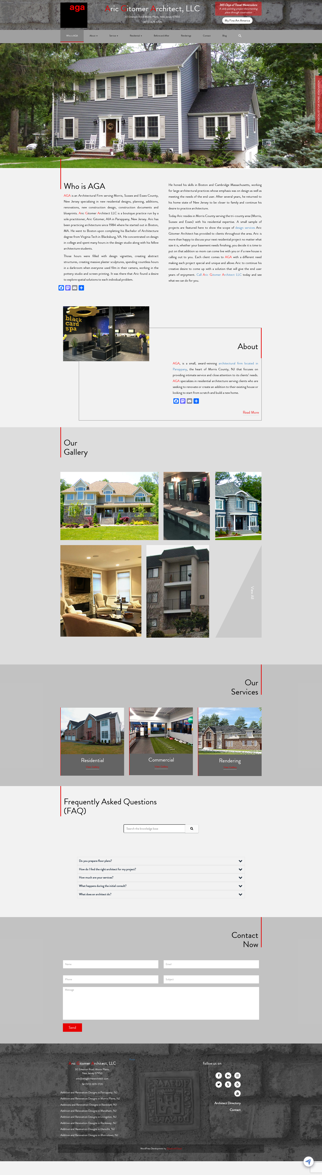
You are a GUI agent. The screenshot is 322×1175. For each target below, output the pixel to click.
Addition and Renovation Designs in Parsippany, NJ (88, 1092)
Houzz (132, 1059)
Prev (263, 136)
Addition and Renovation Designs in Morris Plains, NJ (90, 1098)
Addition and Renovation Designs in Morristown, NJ (89, 1135)
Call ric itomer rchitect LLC (219, 274)
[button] (240, 36)
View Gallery (92, 767)
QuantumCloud (174, 1148)
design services (245, 227)
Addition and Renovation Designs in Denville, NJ (87, 1129)
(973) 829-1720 (152, 22)
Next (263, 145)
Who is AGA (72, 35)
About (93, 35)
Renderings (186, 35)
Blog (224, 35)
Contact (207, 35)
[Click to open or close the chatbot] (309, 1162)
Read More (251, 412)
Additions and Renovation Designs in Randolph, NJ (88, 1105)
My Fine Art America (237, 20)
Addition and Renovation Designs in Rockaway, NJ (88, 1123)
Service (112, 35)
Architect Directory (227, 1103)
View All (252, 592)
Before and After (161, 35)
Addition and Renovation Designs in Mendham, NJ (88, 1111)
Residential (135, 35)
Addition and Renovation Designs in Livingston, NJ (88, 1117)
